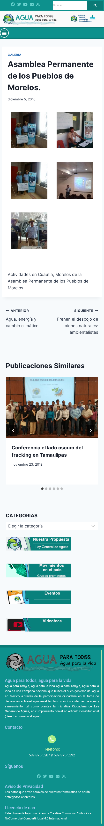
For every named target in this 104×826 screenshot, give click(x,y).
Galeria (14, 55)
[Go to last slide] (13, 430)
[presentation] (52, 407)
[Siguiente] (90, 430)
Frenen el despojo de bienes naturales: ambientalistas (77, 322)
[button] (4, 33)
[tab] (42, 488)
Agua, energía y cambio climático (22, 318)
